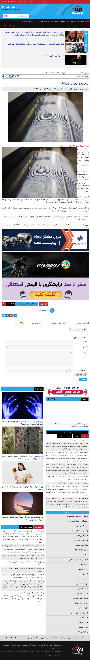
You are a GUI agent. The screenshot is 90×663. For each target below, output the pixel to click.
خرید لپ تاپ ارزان (81, 540)
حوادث (86, 76)
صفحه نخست (84, 638)
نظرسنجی (4, 2)
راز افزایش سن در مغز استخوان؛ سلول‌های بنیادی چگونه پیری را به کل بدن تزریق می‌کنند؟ (22, 422)
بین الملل (67, 638)
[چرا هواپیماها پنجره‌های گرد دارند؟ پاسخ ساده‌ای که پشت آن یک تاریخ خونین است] (22, 503)
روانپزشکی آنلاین (82, 632)
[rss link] (15, 638)
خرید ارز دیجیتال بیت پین (78, 521)
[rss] (14, 26)
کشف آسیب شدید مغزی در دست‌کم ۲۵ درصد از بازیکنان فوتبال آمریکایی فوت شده (36, 44)
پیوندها (34, 2)
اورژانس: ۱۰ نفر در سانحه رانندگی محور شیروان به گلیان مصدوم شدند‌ (22, 563)
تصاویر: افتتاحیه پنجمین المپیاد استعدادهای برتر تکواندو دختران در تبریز (69, 425)
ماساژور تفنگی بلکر (81, 550)
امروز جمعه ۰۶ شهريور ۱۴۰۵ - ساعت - (73, 21)
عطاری (85, 554)
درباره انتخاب (58, 645)
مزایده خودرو (83, 607)
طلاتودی (85, 579)
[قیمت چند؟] (86, 37)
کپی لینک (43, 304)
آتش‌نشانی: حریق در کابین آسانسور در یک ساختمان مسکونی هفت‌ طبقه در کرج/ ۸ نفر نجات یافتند (22, 557)
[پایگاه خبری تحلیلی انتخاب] (78, 11)
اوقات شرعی (21, 2)
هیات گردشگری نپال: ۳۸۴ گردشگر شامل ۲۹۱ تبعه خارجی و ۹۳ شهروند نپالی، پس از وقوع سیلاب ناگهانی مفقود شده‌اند (22, 550)
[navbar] (88, 21)
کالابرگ (85, 574)
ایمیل (85, 346)
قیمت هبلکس (83, 588)
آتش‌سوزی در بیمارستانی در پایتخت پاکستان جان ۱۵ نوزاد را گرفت (22, 569)
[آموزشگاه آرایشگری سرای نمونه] (45, 289)
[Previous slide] (54, 399)
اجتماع (49, 638)
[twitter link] (6, 638)
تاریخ (61, 638)
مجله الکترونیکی (15, 645)
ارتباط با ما (49, 645)
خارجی (79, 76)
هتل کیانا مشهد (82, 545)
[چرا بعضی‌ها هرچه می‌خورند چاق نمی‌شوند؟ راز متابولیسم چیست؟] (22, 472)
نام (86, 341)
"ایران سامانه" (48, 655)
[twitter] (4, 315)
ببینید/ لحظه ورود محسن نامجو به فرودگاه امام (72, 483)
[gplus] (11, 315)
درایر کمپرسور (83, 569)
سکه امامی (84, 617)
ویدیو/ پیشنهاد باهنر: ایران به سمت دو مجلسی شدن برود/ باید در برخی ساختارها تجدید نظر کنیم (66, 478)
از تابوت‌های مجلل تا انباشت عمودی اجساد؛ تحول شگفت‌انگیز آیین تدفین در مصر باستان (22, 457)
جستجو (58, 648)
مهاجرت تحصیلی (82, 583)
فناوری (43, 638)
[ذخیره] (10, 76)
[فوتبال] (86, 41)
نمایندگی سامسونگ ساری (78, 559)
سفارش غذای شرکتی (80, 598)
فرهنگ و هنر (35, 638)
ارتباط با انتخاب (41, 2)
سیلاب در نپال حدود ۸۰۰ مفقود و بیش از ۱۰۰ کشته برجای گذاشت (22, 545)
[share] (5, 26)
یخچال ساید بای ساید (80, 530)
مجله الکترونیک (12, 2)
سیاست (75, 638)
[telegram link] (11, 638)
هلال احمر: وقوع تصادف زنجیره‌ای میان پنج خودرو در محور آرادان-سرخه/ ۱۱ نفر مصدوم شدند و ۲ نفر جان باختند (22, 576)
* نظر (85, 352)
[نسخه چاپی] (3, 76)
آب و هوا (28, 2)
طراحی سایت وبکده (81, 603)
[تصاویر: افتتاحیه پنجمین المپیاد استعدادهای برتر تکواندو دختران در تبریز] (67, 412)
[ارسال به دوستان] (7, 76)
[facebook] (8, 315)
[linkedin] (15, 315)
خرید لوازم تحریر (82, 535)
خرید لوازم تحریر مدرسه (79, 525)
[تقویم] (86, 45)
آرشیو (52, 648)
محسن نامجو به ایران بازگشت (54, 56)
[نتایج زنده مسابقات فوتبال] (86, 49)
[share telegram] (9, 26)
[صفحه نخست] (86, 33)
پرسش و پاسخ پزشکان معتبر (77, 516)
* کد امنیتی (83, 370)
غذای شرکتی (83, 564)
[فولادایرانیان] (45, 240)
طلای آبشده (83, 627)
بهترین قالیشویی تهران (79, 612)
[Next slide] (48, 399)
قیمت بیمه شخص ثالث (79, 593)
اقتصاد (55, 638)
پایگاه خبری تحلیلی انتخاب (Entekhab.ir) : (74, 146)
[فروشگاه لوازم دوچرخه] (45, 265)
